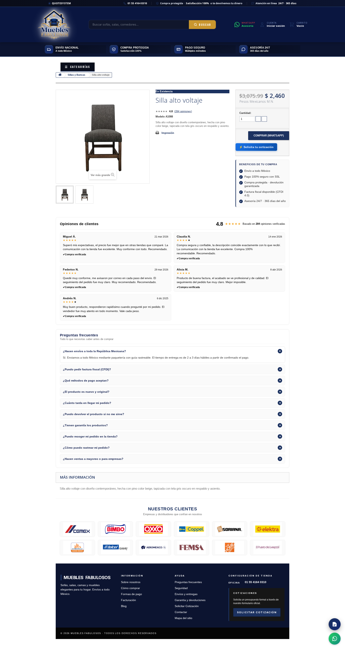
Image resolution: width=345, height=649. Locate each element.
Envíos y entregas (186, 594)
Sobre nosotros (130, 582)
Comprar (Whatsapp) (269, 135)
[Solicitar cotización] (335, 624)
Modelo (160, 116)
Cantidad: (245, 112)
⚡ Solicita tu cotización (256, 147)
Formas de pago (131, 594)
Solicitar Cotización (187, 606)
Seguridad (181, 588)
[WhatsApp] (335, 639)
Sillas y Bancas (76, 75)
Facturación (128, 600)
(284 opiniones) (183, 111)
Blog (124, 606)
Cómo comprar (130, 588)
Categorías (77, 67)
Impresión (168, 132)
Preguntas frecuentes (188, 582)
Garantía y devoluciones (190, 600)
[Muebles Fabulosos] (54, 24)
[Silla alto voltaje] (64, 194)
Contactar (181, 612)
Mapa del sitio (183, 618)
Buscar (205, 25)
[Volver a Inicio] (60, 75)
